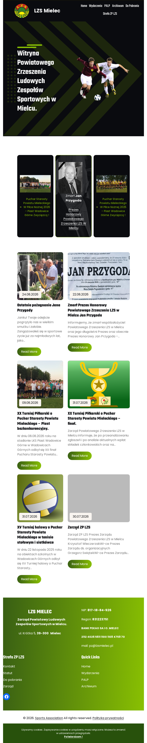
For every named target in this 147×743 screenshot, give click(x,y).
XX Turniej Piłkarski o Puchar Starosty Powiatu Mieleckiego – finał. (94, 418)
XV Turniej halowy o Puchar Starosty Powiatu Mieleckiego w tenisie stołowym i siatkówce (39, 535)
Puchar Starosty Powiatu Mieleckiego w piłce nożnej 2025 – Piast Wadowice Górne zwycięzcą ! (113, 207)
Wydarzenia (90, 673)
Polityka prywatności (108, 718)
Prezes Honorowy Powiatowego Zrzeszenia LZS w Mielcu (73, 218)
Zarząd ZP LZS (79, 527)
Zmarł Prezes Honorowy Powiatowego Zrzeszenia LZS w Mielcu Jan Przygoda (93, 310)
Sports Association (49, 718)
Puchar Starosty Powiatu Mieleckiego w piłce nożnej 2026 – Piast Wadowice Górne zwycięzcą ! (36, 207)
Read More (29, 351)
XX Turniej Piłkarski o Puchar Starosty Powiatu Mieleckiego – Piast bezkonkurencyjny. (37, 421)
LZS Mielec (47, 10)
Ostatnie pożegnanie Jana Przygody (38, 308)
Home (85, 666)
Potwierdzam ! (73, 736)
